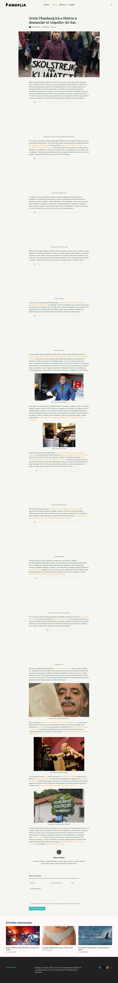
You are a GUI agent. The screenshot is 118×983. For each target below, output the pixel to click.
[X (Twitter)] (104, 968)
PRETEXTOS (63, 5)
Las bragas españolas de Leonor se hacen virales (57, 947)
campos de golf (38, 837)
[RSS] (107, 968)
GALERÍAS (72, 5)
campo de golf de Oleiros (68, 776)
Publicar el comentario (37, 908)
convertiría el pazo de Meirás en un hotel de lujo (64, 509)
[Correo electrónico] (111, 968)
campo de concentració (42, 779)
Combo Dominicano (35, 570)
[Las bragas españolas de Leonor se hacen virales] (59, 935)
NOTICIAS (54, 5)
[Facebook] (100, 968)
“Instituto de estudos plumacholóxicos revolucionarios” (57, 785)
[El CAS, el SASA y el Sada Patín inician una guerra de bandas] (23, 935)
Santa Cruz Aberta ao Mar (62, 668)
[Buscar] (111, 4)
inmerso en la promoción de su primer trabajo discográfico (60, 722)
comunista (40, 727)
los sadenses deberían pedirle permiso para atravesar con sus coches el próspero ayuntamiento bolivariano (59, 357)
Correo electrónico (56, 883)
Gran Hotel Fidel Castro (60, 619)
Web (72, 883)
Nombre (33, 883)
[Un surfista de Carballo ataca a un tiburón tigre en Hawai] (95, 935)
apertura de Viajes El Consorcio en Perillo (74, 455)
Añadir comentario (35, 888)
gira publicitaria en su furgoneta (39, 145)
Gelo (46, 776)
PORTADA (46, 5)
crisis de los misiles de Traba (55, 844)
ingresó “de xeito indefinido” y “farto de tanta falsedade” (47, 574)
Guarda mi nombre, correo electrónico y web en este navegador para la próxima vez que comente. (55, 903)
